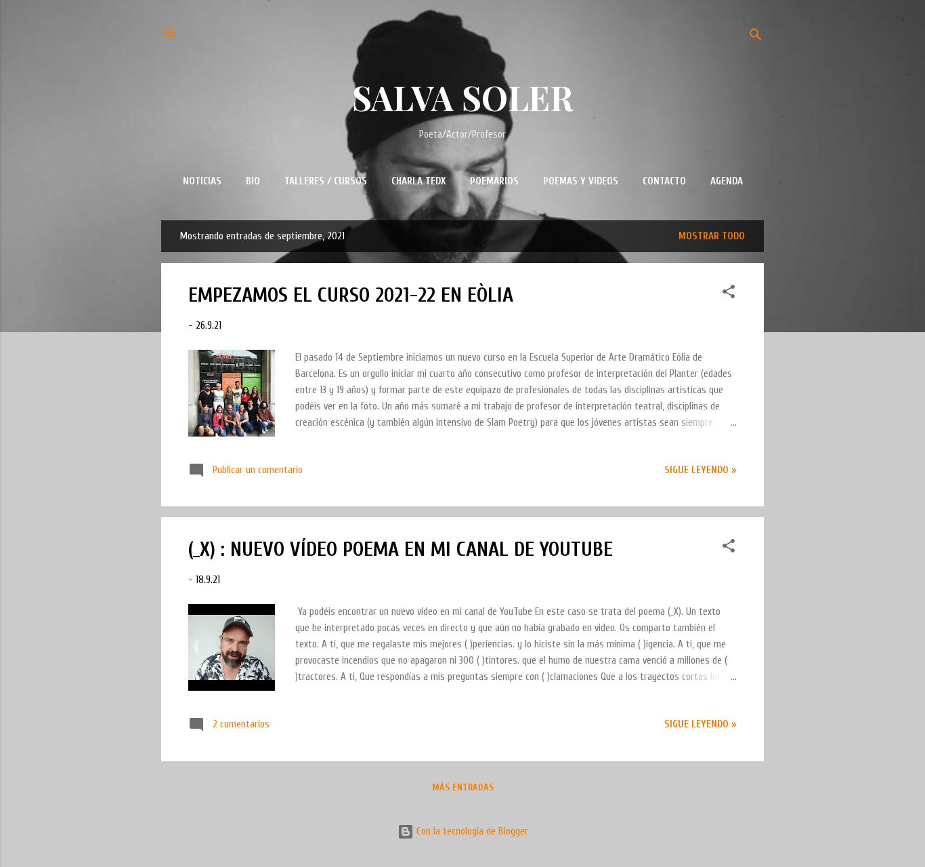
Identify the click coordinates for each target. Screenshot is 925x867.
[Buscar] (756, 37)
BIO (253, 181)
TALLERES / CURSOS (325, 181)
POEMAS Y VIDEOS (580, 181)
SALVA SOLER (463, 97)
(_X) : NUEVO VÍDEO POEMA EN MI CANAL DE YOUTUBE (400, 549)
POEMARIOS (494, 181)
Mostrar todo (712, 236)
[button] (728, 294)
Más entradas (463, 787)
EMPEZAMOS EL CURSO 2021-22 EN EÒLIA (350, 295)
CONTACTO (664, 181)
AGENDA (726, 181)
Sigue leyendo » (700, 470)
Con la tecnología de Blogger (471, 831)
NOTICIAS (202, 181)
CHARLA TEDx (418, 181)
